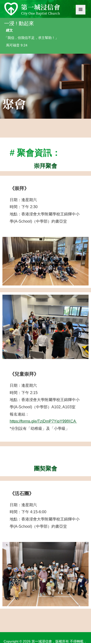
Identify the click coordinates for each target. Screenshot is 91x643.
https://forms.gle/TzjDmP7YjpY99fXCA (43, 421)
